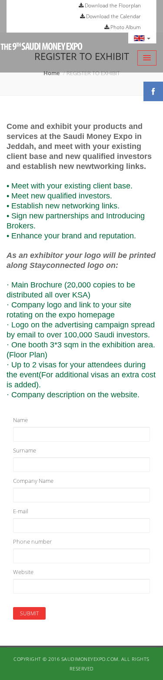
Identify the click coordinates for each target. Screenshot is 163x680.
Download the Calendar (113, 16)
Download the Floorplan (112, 5)
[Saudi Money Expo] (41, 54)
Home (51, 73)
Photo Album (125, 27)
